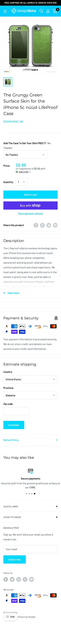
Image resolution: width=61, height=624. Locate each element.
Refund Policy (11, 440)
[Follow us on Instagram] (18, 579)
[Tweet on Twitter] (48, 225)
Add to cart (30, 194)
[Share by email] (55, 225)
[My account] (48, 11)
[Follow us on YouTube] (31, 579)
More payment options (30, 213)
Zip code (8, 403)
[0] (55, 11)
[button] (37, 170)
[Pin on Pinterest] (42, 225)
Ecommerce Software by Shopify (19, 616)
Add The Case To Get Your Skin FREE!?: (26, 145)
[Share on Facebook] (36, 225)
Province (8, 387)
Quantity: (8, 182)
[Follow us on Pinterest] (25, 579)
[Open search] (41, 11)
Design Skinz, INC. (13, 121)
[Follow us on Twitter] (12, 579)
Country (7, 371)
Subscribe (14, 559)
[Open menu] (5, 11)
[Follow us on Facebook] (5, 579)
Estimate (13, 425)
